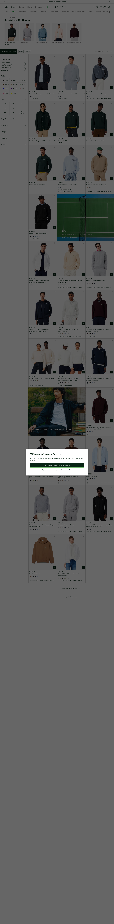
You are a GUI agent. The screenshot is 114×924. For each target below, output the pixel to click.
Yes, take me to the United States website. (57, 465)
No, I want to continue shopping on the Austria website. (57, 469)
